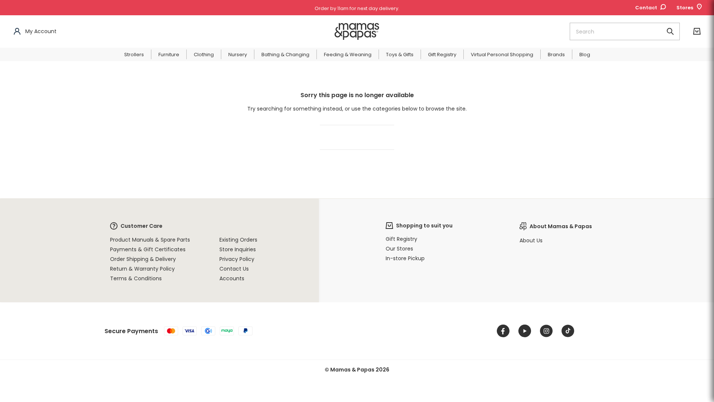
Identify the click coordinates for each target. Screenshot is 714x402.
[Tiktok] (568, 331)
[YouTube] (524, 331)
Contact (646, 7)
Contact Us (234, 268)
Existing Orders (238, 239)
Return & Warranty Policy (142, 268)
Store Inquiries (237, 249)
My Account (41, 31)
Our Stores (399, 248)
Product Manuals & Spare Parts (150, 239)
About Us (531, 240)
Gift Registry (401, 239)
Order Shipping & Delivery (143, 259)
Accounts (231, 278)
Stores (684, 7)
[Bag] (697, 31)
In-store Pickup (405, 258)
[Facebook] (503, 331)
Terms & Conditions (136, 278)
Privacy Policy (236, 259)
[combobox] (625, 31)
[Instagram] (546, 331)
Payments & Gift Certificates (148, 249)
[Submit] (670, 31)
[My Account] (17, 31)
